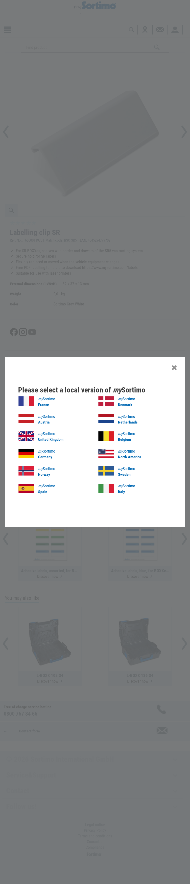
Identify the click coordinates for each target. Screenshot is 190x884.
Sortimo (46, 402)
